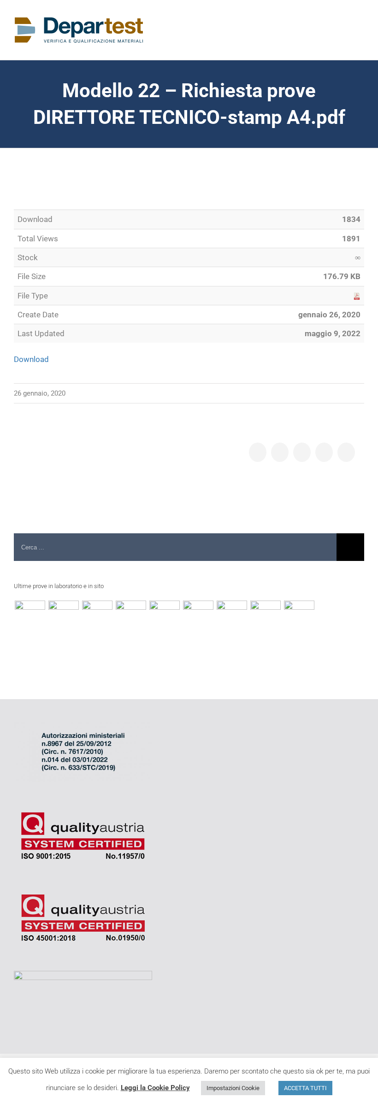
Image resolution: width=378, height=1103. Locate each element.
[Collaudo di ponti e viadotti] (30, 615)
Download (31, 359)
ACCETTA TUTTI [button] (305, 1088)
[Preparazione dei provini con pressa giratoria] (97, 615)
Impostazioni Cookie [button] (233, 1088)
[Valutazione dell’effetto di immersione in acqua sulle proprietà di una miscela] (131, 615)
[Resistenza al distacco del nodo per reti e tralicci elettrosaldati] (299, 615)
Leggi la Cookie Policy (155, 1088)
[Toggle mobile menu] (360, 28)
